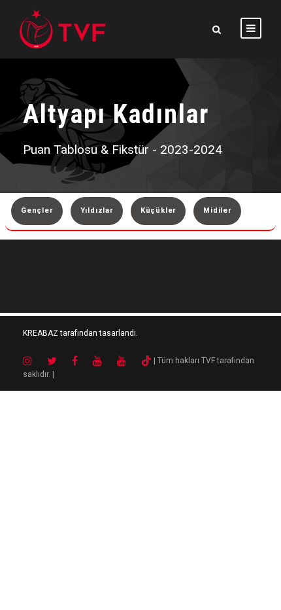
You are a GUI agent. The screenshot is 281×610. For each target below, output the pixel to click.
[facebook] (81, 360)
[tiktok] (146, 360)
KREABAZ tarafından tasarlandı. (80, 333)
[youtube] (104, 360)
